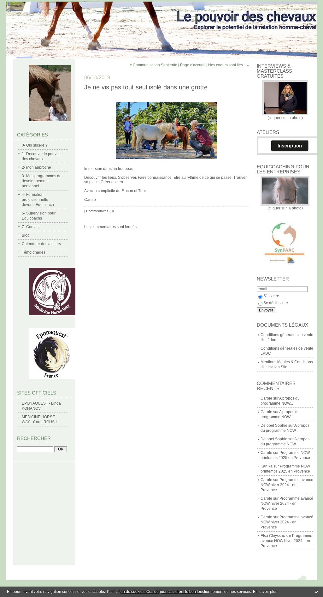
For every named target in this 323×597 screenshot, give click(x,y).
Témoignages (33, 252)
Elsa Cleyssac (273, 536)
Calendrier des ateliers (41, 244)
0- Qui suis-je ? (35, 145)
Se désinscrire (275, 303)
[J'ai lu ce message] (316, 591)
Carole (266, 398)
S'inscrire (271, 296)
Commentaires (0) (100, 211)
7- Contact (30, 227)
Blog (26, 235)
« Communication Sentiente (153, 65)
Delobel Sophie (274, 425)
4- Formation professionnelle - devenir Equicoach (38, 199)
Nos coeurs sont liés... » (228, 65)
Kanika (267, 466)
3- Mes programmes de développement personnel (42, 181)
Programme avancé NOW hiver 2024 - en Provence (287, 485)
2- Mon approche (36, 167)
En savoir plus (265, 591)
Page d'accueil (192, 65)
